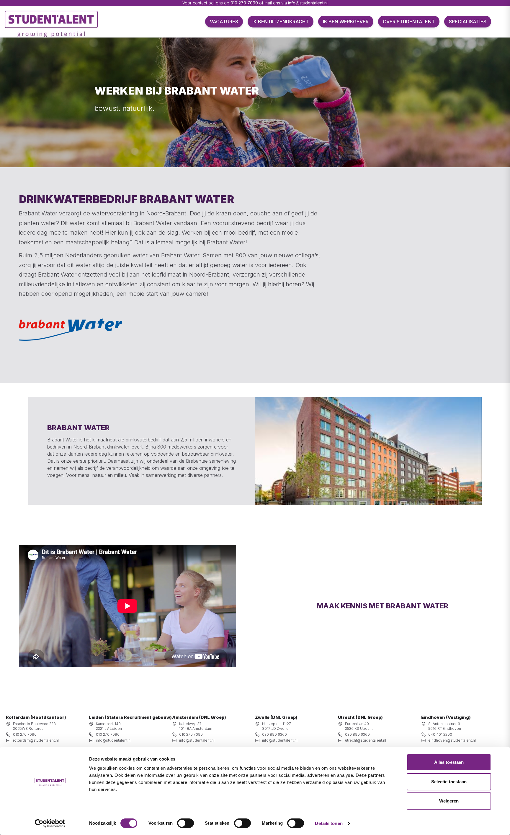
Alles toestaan (449, 762)
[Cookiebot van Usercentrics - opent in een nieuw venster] (50, 823)
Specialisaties (467, 22)
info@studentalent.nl (308, 2)
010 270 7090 (244, 2)
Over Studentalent (409, 22)
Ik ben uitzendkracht (280, 22)
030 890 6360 (274, 734)
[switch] (185, 823)
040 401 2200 (440, 734)
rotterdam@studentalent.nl (36, 740)
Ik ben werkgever (346, 22)
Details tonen (328, 823)
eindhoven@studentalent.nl (452, 740)
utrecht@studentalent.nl (365, 740)
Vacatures (224, 22)
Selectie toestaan (449, 781)
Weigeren (449, 800)
